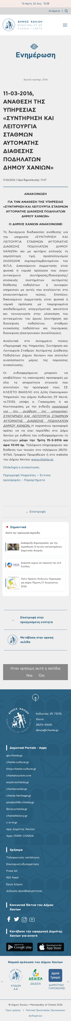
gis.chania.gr (14, 755)
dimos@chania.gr (47, 730)
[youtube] (32, 920)
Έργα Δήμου (14, 884)
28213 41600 (44, 724)
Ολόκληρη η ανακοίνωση (21, 467)
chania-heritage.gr (18, 795)
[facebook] (8, 920)
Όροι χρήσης (13, 1010)
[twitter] (16, 920)
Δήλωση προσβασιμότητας (24, 891)
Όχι (42, 675)
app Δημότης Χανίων (20, 829)
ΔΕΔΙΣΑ (13, 983)
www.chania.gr (42, 459)
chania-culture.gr (17, 762)
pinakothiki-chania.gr (20, 802)
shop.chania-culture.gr (21, 769)
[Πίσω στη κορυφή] (35, 697)
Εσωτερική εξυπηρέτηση (22, 864)
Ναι (29, 675)
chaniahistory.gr (17, 815)
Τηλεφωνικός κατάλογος (23, 857)
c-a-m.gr (11, 822)
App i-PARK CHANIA (20, 835)
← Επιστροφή (35, 511)
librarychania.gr (16, 809)
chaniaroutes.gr (16, 789)
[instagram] (24, 920)
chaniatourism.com (18, 775)
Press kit (11, 871)
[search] (66, 11)
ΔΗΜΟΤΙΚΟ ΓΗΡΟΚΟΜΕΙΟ (35, 987)
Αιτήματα (54, 11)
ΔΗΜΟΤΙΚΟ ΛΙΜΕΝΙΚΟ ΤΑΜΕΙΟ (54, 988)
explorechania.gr (17, 782)
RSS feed (12, 877)
